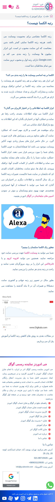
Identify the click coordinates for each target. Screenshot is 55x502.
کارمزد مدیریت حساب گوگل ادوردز (33, 412)
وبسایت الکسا (30, 253)
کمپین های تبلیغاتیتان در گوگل (40, 196)
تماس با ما (42, 438)
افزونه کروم (13, 258)
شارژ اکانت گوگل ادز (38, 429)
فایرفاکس (49, 263)
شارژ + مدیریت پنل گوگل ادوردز (34, 421)
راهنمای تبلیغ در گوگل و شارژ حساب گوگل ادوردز (27, 403)
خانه (47, 16)
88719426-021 (41, 458)
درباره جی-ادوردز (40, 434)
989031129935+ (36, 462)
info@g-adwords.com (24, 467)
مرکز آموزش (37, 16)
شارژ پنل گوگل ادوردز (38, 416)
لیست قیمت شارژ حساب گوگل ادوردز (31, 407)
